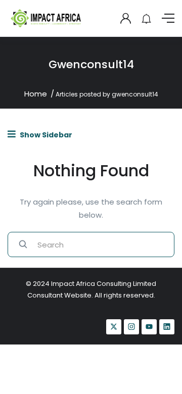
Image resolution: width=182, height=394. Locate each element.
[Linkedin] (166, 326)
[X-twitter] (113, 326)
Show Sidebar (45, 135)
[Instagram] (131, 326)
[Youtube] (149, 326)
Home (35, 93)
